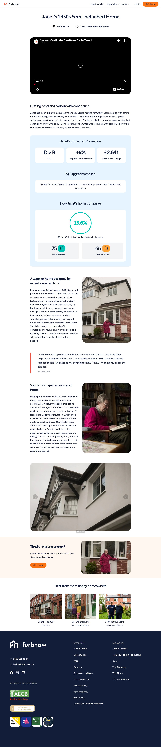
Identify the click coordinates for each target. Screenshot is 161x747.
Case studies (80, 654)
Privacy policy (81, 685)
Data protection (82, 679)
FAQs (76, 661)
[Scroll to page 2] (80, 531)
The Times (117, 673)
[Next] (125, 496)
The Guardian (119, 667)
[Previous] (35, 496)
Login (137, 4)
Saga (114, 661)
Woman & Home (120, 679)
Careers (78, 667)
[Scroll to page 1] (77, 531)
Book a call (79, 697)
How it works (96, 4)
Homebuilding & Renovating (126, 654)
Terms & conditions (83, 673)
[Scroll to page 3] (83, 531)
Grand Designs (119, 648)
